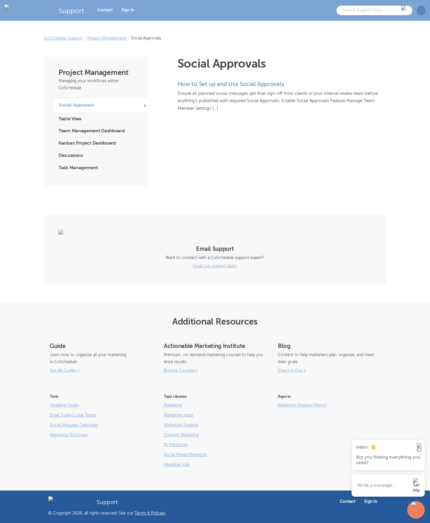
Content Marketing (181, 435)
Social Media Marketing (185, 455)
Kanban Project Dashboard (87, 143)
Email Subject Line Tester (73, 415)
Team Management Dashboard (92, 131)
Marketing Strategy (181, 425)
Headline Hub (176, 465)
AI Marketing (175, 445)
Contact (105, 10)
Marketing (173, 405)
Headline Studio (64, 405)
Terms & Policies (150, 513)
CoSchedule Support (63, 38)
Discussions (71, 155)
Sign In (128, 10)
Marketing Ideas (178, 415)
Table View (70, 119)
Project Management (106, 38)
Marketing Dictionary (69, 435)
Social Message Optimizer (74, 425)
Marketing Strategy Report (302, 405)
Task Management (78, 168)
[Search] (404, 10)
